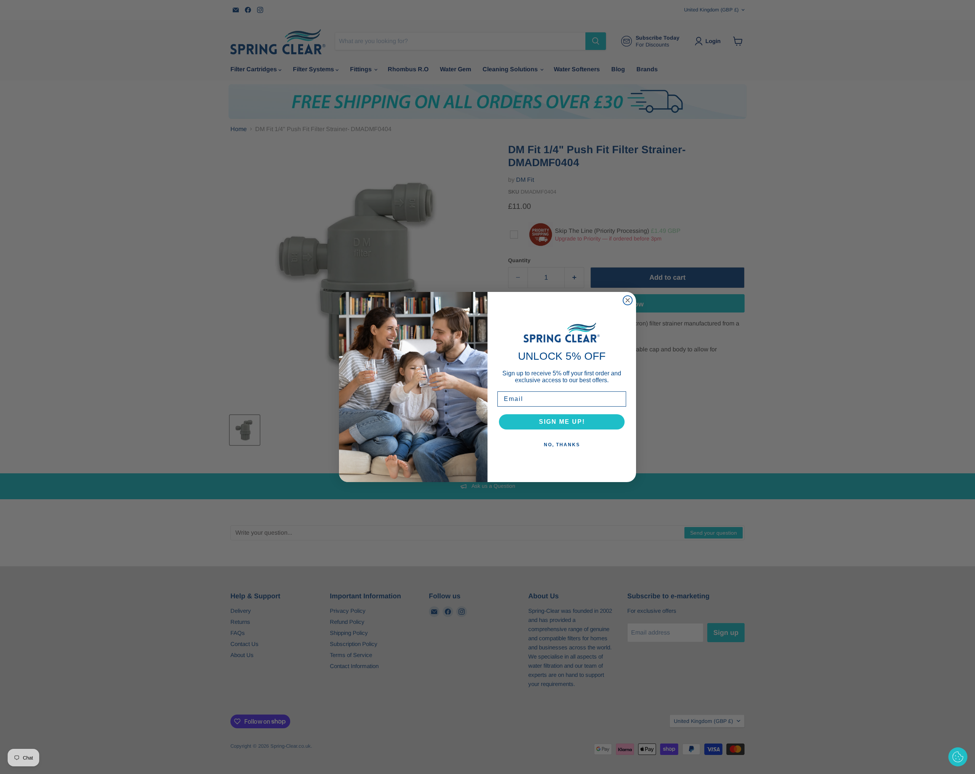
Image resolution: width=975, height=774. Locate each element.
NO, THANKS (562, 444)
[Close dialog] (627, 300)
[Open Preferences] (957, 756)
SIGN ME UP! (562, 421)
